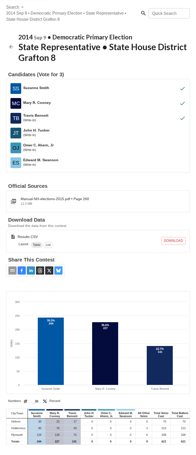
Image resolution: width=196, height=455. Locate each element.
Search (12, 7)
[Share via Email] (12, 270)
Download (173, 241)
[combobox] (169, 13)
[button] (37, 245)
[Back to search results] (11, 47)
